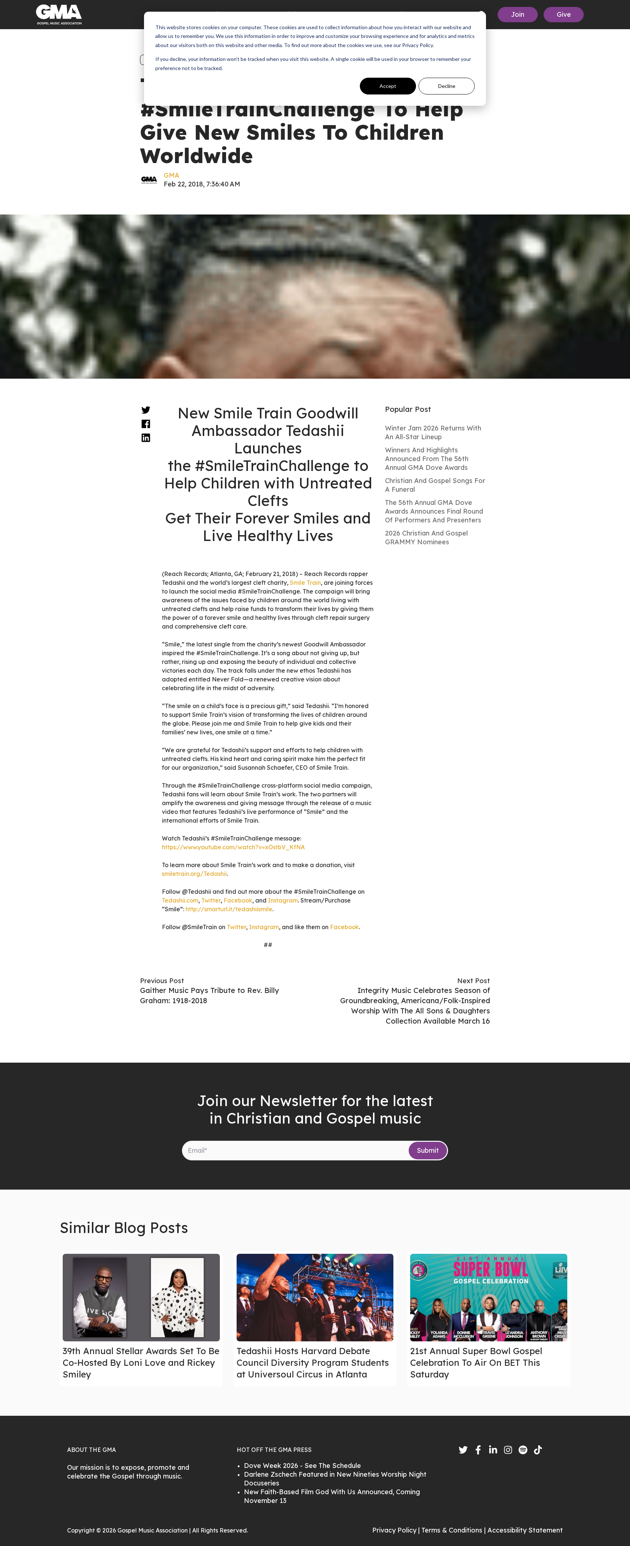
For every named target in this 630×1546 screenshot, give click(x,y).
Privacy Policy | (396, 1530)
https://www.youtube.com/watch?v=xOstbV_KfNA (233, 847)
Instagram (283, 900)
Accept (388, 86)
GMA (171, 175)
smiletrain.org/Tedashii (194, 873)
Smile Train (305, 582)
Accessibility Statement (525, 1530)
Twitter (211, 900)
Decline (446, 86)
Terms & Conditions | (454, 1530)
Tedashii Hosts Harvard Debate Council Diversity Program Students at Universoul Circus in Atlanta (313, 1362)
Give (564, 14)
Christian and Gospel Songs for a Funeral (435, 485)
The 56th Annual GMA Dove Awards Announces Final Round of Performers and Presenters (434, 511)
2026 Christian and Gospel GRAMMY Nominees (426, 537)
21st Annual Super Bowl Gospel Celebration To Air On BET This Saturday (476, 1362)
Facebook (237, 900)
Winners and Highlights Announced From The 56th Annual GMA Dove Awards (426, 459)
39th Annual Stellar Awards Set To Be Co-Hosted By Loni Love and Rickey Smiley (141, 1362)
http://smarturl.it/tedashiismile (229, 909)
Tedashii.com (180, 900)
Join (517, 14)
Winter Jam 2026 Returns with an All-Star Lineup (433, 432)
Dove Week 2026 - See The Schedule (302, 1465)
